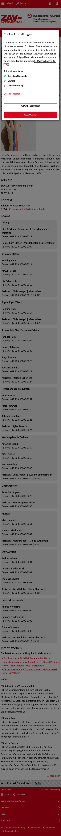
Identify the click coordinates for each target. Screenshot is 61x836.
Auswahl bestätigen (30, 106)
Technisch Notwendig (17, 76)
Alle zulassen (30, 115)
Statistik (11, 81)
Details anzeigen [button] (12, 94)
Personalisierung (15, 86)
